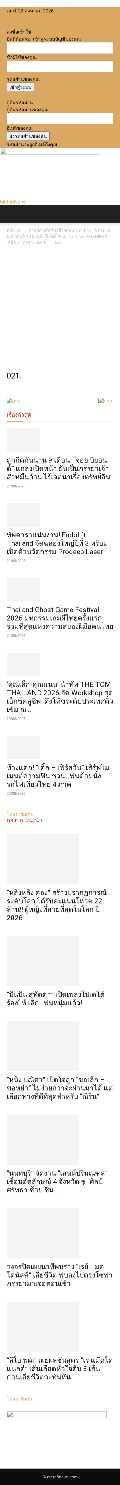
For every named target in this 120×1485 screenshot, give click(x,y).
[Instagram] (14, 17)
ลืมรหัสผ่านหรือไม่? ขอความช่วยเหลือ (45, 95)
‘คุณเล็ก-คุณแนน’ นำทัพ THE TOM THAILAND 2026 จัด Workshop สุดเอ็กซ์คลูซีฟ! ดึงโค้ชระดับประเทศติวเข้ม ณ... (60, 697)
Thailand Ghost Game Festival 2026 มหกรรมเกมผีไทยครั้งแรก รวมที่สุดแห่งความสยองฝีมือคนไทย (60, 618)
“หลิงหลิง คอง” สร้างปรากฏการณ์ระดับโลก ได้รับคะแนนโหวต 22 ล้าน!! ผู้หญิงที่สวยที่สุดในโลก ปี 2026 (57, 905)
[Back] (8, 24)
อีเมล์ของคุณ (20, 128)
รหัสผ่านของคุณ (23, 79)
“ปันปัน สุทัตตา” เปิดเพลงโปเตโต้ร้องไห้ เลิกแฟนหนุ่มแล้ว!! (56, 999)
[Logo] (1, 227)
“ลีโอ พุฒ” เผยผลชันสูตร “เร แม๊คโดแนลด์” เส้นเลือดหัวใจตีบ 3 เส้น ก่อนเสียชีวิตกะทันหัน (60, 1368)
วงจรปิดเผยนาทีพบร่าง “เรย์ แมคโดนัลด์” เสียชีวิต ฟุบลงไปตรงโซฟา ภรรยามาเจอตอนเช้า (60, 1275)
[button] (11, 214)
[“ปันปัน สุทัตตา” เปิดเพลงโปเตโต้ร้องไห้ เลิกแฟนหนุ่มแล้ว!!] (60, 961)
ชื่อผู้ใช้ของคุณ (22, 57)
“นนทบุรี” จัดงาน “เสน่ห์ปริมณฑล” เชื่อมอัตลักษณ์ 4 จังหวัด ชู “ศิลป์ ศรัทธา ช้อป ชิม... (57, 1181)
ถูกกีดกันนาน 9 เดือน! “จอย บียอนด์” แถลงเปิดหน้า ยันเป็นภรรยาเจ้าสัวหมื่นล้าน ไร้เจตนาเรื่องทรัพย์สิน (58, 468)
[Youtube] (23, 17)
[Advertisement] (60, 309)
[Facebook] (9, 17)
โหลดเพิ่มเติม (20, 1399)
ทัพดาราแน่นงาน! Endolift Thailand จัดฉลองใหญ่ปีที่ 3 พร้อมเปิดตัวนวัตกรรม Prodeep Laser (57, 543)
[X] (19, 17)
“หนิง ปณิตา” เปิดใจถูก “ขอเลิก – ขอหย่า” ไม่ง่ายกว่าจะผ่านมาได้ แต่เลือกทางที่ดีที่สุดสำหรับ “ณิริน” (60, 1088)
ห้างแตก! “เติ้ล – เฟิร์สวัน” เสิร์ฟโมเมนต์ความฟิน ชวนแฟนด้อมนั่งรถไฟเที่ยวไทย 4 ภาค (58, 776)
